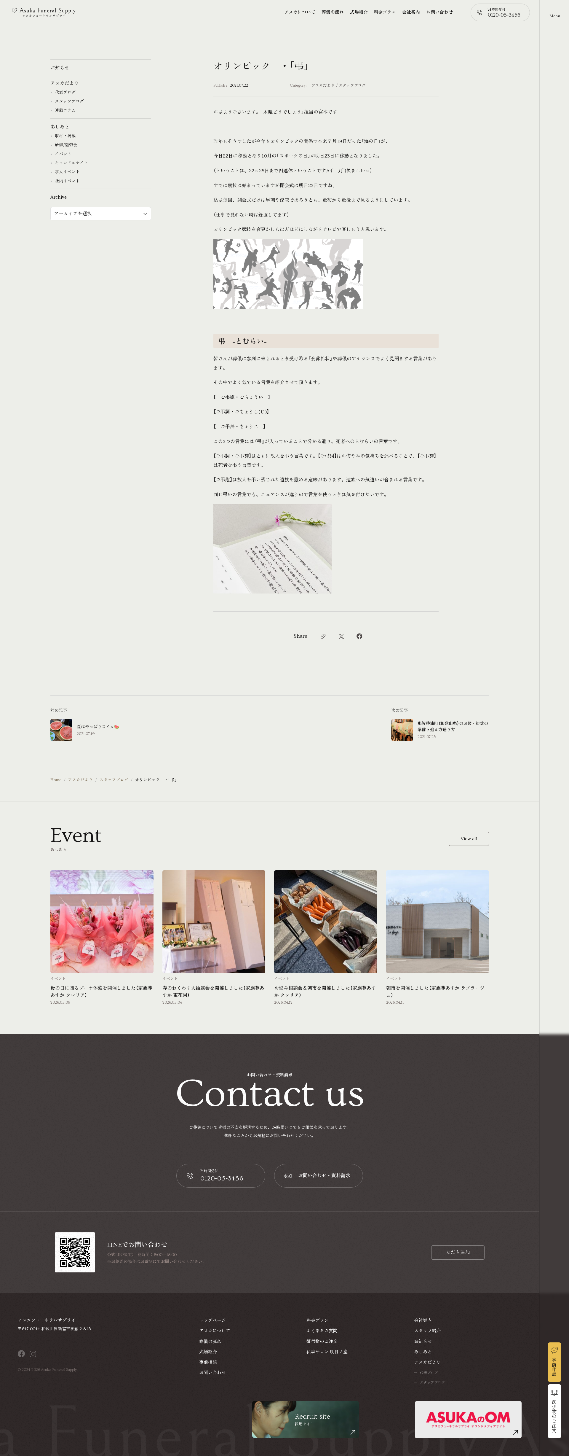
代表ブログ (65, 92)
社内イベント (67, 181)
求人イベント (67, 172)
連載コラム (65, 110)
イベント (63, 154)
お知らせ (59, 68)
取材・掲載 (65, 136)
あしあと (59, 127)
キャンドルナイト (71, 163)
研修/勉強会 (66, 145)
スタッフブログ (352, 85)
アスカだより (323, 85)
